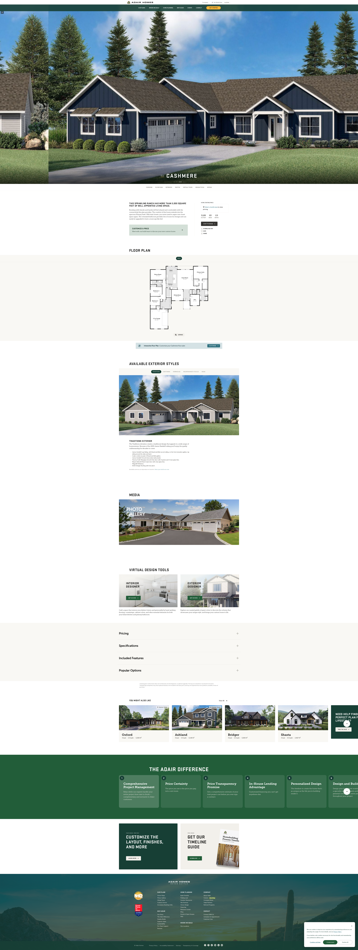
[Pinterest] (208, 945)
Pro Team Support (162, 926)
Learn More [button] (132, 858)
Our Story (160, 914)
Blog (181, 912)
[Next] (346, 791)
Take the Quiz (342, 729)
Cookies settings (315, 942)
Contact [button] (199, 7)
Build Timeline (184, 895)
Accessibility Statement (167, 945)
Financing (183, 907)
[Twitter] (212, 945)
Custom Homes (162, 902)
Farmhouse (176, 371)
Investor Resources (186, 900)
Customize (212, 345)
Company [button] (205, 2)
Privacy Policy (153, 945)
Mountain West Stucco (191, 371)
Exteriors (169, 187)
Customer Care (208, 919)
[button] (182, 230)
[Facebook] (205, 945)
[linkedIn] (218, 945)
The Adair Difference (163, 917)
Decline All (345, 942)
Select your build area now (162, 469)
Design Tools (200, 187)
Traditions (156, 371)
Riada (203, 371)
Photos (177, 187)
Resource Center (185, 909)
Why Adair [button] (180, 7)
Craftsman (166, 371)
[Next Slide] (353, 94)
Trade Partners (208, 902)
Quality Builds (161, 919)
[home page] (140, 2)
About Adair (207, 895)
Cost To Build (208, 223)
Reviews (159, 928)
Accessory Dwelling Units (164, 905)
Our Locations (184, 926)
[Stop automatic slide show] (2, 12)
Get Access (132, 598)
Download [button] (193, 858)
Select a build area (211, 207)
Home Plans (161, 895)
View (131, 535)
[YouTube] (222, 945)
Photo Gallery (161, 898)
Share (205, 233)
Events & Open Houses (187, 914)
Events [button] (190, 7)
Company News (208, 900)
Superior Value (161, 921)
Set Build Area (218, 2)
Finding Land (184, 898)
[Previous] (11, 723)
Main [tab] (179, 258)
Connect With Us (209, 914)
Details (209, 187)
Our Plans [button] (141, 7)
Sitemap (178, 945)
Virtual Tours (188, 187)
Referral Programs (209, 905)
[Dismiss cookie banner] (351, 926)
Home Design (184, 905)
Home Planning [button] (168, 7)
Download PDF (208, 228)
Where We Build (154, 7)
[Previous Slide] (4, 94)
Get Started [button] (213, 7)
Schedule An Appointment (211, 917)
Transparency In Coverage (190, 945)
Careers (206, 898)
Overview (149, 187)
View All (221, 700)
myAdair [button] (226, 2)
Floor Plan (159, 187)
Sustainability (161, 924)
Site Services (184, 902)
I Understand (330, 942)
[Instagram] (215, 945)
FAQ (181, 916)
